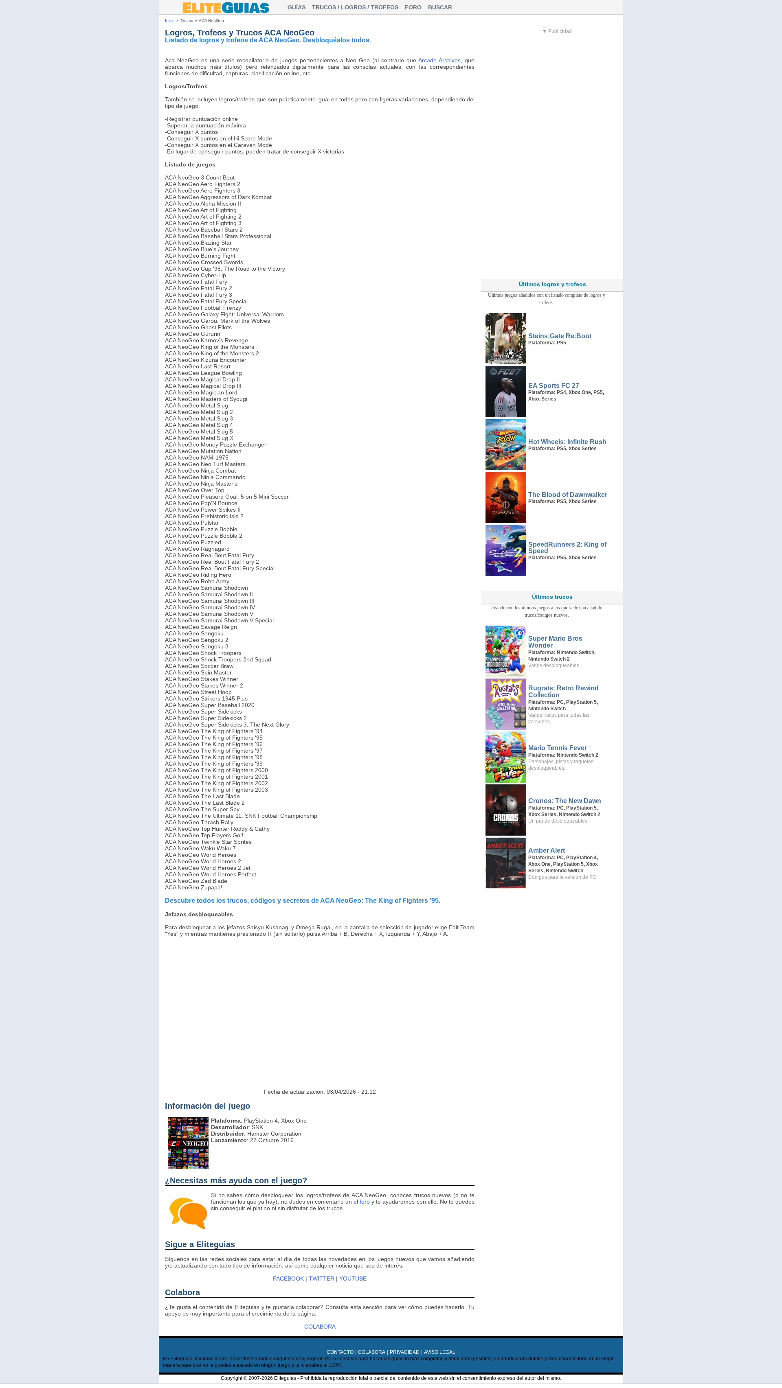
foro (365, 1201)
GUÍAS (296, 7)
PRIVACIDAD (405, 1352)
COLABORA (320, 1326)
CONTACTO (340, 1352)
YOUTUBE (353, 1278)
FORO (413, 7)
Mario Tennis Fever (557, 747)
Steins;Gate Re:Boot (559, 336)
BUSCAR (440, 7)
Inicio (170, 20)
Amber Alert (546, 850)
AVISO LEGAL (439, 1352)
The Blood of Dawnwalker (567, 494)
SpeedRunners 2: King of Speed (567, 547)
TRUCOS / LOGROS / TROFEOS (355, 7)
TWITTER (321, 1278)
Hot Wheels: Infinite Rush (567, 441)
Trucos (186, 20)
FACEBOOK (288, 1278)
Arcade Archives (439, 60)
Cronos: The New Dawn (564, 800)
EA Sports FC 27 (553, 385)
